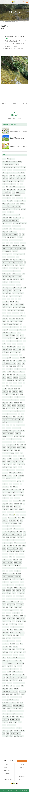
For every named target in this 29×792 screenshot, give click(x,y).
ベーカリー (10, 464)
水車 (3, 422)
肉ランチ (24, 329)
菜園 (10, 178)
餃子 (8, 531)
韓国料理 (22, 694)
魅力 (19, 419)
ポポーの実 (23, 209)
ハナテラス (4, 492)
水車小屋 (14, 467)
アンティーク (18, 380)
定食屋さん (4, 248)
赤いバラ (4, 587)
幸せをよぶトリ (10, 663)
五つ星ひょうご (5, 318)
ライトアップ (12, 268)
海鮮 (11, 562)
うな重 (22, 596)
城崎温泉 (20, 360)
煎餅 (3, 178)
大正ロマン (15, 528)
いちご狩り (4, 262)
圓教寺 (23, 397)
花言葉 (7, 402)
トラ (20, 234)
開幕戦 (19, 711)
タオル (17, 422)
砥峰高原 (12, 453)
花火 (15, 231)
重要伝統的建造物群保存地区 (18, 705)
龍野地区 (4, 321)
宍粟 (15, 248)
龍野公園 (4, 725)
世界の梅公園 (15, 377)
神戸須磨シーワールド (16, 674)
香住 (24, 531)
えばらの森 (12, 301)
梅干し (3, 296)
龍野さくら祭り (15, 391)
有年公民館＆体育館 (21, 405)
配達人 (7, 385)
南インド (21, 582)
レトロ (13, 422)
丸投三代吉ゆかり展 (21, 411)
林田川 (18, 189)
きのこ (23, 192)
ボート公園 (15, 217)
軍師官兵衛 (17, 551)
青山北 (19, 517)
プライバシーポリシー (12, 172)
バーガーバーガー (18, 352)
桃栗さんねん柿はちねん (6, 245)
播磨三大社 (11, 240)
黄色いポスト (20, 671)
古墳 (3, 307)
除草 (18, 287)
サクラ (22, 537)
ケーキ (10, 500)
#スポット (14, 118)
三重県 (10, 556)
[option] (14, 71)
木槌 (23, 234)
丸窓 (8, 697)
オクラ (8, 604)
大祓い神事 (17, 582)
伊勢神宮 (24, 248)
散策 (12, 419)
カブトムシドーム (5, 301)
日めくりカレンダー (16, 495)
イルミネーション (16, 357)
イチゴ (24, 273)
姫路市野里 (14, 273)
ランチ (16, 419)
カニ (3, 363)
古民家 (13, 206)
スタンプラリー (17, 632)
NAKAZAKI (15, 722)
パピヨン (4, 629)
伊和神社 (10, 514)
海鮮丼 (15, 472)
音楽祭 (7, 694)
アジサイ (10, 290)
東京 (20, 598)
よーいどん (17, 492)
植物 (15, 181)
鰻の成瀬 (17, 596)
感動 (11, 685)
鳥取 (8, 562)
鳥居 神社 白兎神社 (18, 240)
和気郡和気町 (4, 349)
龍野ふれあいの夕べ (19, 318)
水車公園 (10, 467)
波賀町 (10, 646)
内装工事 (19, 290)
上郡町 (13, 262)
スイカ (3, 444)
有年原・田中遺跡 (5, 259)
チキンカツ (23, 618)
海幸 (23, 590)
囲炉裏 (11, 366)
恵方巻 (24, 374)
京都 (14, 425)
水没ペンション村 (17, 542)
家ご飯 (17, 531)
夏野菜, (22, 579)
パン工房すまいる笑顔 (16, 427)
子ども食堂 (16, 730)
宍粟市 (7, 178)
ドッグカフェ (4, 736)
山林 (11, 369)
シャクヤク (10, 559)
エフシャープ (4, 287)
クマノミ (7, 677)
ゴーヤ (12, 444)
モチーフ (4, 671)
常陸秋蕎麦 (15, 228)
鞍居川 (7, 688)
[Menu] (26, 1)
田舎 (16, 209)
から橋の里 (23, 245)
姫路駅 (15, 200)
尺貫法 (11, 383)
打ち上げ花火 (22, 593)
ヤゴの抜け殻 (4, 192)
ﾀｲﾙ (23, 489)
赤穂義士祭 (11, 231)
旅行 (14, 556)
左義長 (11, 242)
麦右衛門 (8, 256)
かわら (3, 385)
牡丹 (3, 402)
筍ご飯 (17, 548)
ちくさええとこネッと (20, 556)
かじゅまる (4, 621)
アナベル (14, 290)
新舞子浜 (4, 447)
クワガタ (17, 301)
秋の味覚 (4, 343)
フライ (16, 385)
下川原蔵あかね (5, 520)
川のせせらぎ (10, 388)
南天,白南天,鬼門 (13, 237)
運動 (11, 279)
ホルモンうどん (22, 178)
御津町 (18, 203)
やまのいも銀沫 (5, 217)
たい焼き (22, 551)
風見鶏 (20, 217)
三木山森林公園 (21, 475)
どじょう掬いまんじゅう (6, 649)
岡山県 (7, 231)
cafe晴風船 (4, 475)
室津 (3, 419)
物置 (7, 624)
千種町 (20, 559)
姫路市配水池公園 (8, 251)
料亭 (20, 660)
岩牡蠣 (15, 388)
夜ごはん (11, 607)
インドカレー (4, 584)
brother (3, 383)
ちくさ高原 (4, 559)
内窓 (18, 702)
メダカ (18, 416)
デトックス (4, 562)
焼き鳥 (17, 643)
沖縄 (13, 439)
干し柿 (24, 349)
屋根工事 (22, 430)
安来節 (23, 649)
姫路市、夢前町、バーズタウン (15, 186)
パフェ (14, 621)
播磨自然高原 (22, 357)
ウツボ (3, 677)
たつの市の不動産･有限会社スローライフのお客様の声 (11, 167)
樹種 (8, 397)
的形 (10, 391)
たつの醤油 (21, 554)
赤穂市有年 (14, 405)
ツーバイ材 (4, 397)
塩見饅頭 (4, 212)
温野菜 (20, 680)
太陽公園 (4, 279)
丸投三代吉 (4, 411)
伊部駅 (17, 727)
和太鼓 (3, 596)
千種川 (17, 256)
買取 (18, 172)
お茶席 (8, 666)
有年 (11, 259)
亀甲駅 (3, 439)
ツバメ (15, 296)
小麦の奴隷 (23, 540)
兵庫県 (11, 175)
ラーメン (4, 256)
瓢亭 (9, 660)
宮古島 (21, 652)
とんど (3, 242)
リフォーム (19, 478)
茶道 (11, 666)
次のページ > (25, 103)
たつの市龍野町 (5, 240)
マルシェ (10, 416)
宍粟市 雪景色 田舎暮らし (7, 234)
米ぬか (13, 548)
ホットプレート (5, 646)
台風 (15, 329)
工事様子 (11, 321)
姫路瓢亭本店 (4, 660)
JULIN (12, 450)
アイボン (23, 657)
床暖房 (22, 685)
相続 (22, 495)
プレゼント (15, 475)
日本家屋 (16, 697)
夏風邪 (21, 444)
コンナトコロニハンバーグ (19, 304)
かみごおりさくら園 (19, 262)
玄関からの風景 (17, 195)
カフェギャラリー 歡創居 (12, 411)
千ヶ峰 (21, 520)
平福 (20, 587)
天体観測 (10, 349)
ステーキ (21, 716)
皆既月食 (14, 349)
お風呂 (20, 489)
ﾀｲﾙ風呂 (20, 562)
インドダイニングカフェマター (17, 708)
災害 (23, 371)
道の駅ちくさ (15, 559)
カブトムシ (19, 296)
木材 (11, 397)
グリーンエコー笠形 (5, 523)
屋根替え (13, 408)
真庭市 (19, 214)
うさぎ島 (8, 618)
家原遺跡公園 (24, 223)
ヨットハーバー (5, 391)
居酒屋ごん (14, 671)
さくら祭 (8, 725)
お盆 (8, 321)
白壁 (21, 402)
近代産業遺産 (18, 621)
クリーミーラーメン (17, 270)
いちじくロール (16, 458)
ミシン (23, 380)
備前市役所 (4, 495)
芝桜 (11, 730)
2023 (9, 413)
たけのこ (21, 268)
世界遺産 (10, 472)
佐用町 (17, 178)
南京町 (15, 570)
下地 (18, 430)
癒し (8, 629)
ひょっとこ (18, 649)
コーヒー (20, 722)
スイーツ (22, 228)
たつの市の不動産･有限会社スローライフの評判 (10, 164)
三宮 (20, 697)
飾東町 (24, 175)
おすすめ (23, 545)
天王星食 (19, 349)
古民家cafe (13, 568)
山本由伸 (4, 711)
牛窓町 (13, 534)
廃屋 (19, 657)
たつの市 (4, 158)
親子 (11, 736)
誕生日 (8, 551)
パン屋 (14, 464)
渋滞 (18, 694)
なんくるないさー (19, 439)
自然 (18, 181)
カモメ (3, 366)
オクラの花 (13, 604)
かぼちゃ (14, 343)
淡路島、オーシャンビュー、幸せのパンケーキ (10, 220)
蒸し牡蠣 (4, 708)
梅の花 (13, 716)
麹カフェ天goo (15, 691)
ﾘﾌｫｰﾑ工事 (15, 545)
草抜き (15, 287)
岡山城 (22, 416)
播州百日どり (8, 615)
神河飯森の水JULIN (5, 450)
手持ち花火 (10, 324)
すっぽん (16, 660)
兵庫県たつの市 (23, 242)
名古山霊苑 (14, 725)
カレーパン (7, 542)
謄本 (7, 383)
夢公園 (7, 537)
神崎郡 (21, 615)
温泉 (6, 419)
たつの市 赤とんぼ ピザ (7, 254)
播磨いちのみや (5, 514)
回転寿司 (20, 523)
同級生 (7, 685)
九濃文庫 (8, 461)
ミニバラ (22, 584)
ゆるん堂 (4, 200)
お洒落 (23, 425)
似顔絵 (20, 607)
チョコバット (20, 713)
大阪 (13, 371)
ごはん (3, 369)
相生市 (10, 217)
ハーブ (14, 590)
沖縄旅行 (11, 652)
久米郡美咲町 (22, 436)
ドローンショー (5, 472)
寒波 (8, 237)
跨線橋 (24, 500)
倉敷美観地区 (16, 402)
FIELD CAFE (12, 719)
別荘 (25, 262)
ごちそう (14, 500)
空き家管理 (4, 565)
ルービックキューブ (5, 332)
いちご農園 (12, 733)
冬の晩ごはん (4, 357)
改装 (21, 503)
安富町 (15, 736)
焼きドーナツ (9, 545)
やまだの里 (18, 568)
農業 (7, 366)
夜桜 (3, 268)
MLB (22, 711)
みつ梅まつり (9, 377)
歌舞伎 (23, 408)
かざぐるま (14, 293)
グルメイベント (18, 433)
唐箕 (10, 282)
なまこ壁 (4, 405)
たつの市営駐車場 (12, 520)
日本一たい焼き (5, 554)
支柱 (3, 503)
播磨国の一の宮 (9, 596)
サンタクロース (5, 500)
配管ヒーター (15, 486)
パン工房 (23, 464)
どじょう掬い (15, 646)
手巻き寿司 (18, 425)
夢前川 (15, 397)
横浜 (15, 601)
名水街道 (15, 506)
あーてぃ (9, 517)
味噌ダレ (12, 531)
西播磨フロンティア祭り (18, 629)
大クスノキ (17, 610)
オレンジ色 (11, 329)
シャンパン (19, 363)
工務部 (17, 265)
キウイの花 (10, 287)
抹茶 (15, 666)
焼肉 (7, 607)
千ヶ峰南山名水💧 (16, 615)
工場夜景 (21, 279)
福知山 (24, 587)
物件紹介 (23, 186)
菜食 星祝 (16, 688)
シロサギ (11, 195)
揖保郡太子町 (4, 416)
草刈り (13, 209)
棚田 (23, 346)
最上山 (3, 478)
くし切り (4, 604)
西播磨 (3, 537)
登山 (7, 186)
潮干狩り (21, 422)
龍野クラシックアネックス (7, 223)
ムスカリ (13, 394)
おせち (10, 674)
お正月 (7, 503)
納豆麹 (3, 694)
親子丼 (3, 590)
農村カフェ (16, 587)
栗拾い (17, 338)
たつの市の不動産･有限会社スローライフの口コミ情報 (11, 161)
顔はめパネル (11, 554)
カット (21, 601)
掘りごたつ (14, 478)
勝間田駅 (23, 307)
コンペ (18, 399)
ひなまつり (10, 705)
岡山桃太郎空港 (5, 228)
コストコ (12, 551)
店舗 (3, 467)
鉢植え (8, 587)
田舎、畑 (21, 366)
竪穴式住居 (4, 226)
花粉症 (21, 531)
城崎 (3, 534)
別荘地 (21, 394)
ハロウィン (9, 343)
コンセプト (13, 158)
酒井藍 (13, 492)
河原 (16, 259)
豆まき (11, 694)
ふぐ (12, 660)
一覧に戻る (14, 103)
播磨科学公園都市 (5, 632)
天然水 (15, 450)
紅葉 (3, 231)
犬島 (11, 542)
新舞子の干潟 (11, 699)
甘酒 (21, 677)
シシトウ (19, 467)
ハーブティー (18, 590)
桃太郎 (17, 554)
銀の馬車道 (21, 321)
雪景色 (11, 506)
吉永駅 (16, 489)
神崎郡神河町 (4, 324)
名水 (19, 450)
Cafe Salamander (18, 565)
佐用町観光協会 (13, 537)
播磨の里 (11, 385)
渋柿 (3, 352)
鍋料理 (10, 357)
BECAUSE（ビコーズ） (12, 481)
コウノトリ (4, 663)
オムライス (4, 481)
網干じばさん (4, 593)
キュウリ (7, 444)
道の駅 (22, 293)
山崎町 (10, 293)
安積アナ (17, 677)
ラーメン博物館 (10, 601)
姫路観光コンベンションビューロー (8, 727)
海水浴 (7, 425)
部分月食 (19, 226)
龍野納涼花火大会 (21, 310)
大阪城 (13, 461)
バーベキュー (15, 282)
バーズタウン (4, 528)
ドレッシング (17, 315)
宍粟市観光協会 (10, 576)
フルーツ (9, 621)
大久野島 (13, 618)
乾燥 (18, 444)
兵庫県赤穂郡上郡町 (15, 245)
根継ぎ (23, 517)
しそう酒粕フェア (5, 486)
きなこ (8, 212)
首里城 (10, 439)
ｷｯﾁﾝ (6, 517)
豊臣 (16, 461)
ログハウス (4, 719)
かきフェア (16, 680)
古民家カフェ (4, 273)
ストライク (13, 338)
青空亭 (10, 228)
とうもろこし (4, 315)
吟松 (11, 360)
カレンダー (10, 475)
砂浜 (3, 282)
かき (19, 506)
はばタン (13, 256)
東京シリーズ (4, 713)
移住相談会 (9, 371)
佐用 (11, 587)
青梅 (7, 296)
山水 (25, 615)
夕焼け (8, 200)
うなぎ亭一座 (11, 598)
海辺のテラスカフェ (5, 702)
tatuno (13, 265)
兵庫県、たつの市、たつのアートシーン (9, 214)
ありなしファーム (22, 377)
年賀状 (15, 369)
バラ (22, 461)
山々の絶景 (4, 610)
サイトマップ (22, 779)
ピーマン (7, 582)
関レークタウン (20, 736)
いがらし (11, 304)
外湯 (6, 534)
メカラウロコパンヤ (5, 489)
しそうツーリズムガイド (6, 716)
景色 (9, 209)
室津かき (16, 509)
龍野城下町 (4, 705)
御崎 (14, 685)
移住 (14, 175)
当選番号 (23, 369)
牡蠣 (8, 248)
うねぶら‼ (9, 405)
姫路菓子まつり (9, 346)
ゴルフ (10, 192)
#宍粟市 (9, 118)
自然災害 (19, 329)
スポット (17, 618)
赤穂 (17, 374)
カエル (3, 408)
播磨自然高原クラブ (10, 380)
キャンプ (4, 380)
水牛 (24, 652)
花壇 (9, 394)
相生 (23, 419)
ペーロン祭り (4, 413)
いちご (18, 514)
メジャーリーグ (13, 711)
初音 (3, 652)
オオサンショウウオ (5, 568)
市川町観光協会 (10, 610)
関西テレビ (4, 399)
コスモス (13, 203)
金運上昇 (19, 248)
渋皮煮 (17, 335)
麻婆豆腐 (11, 570)
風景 (19, 413)
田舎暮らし (23, 172)
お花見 (10, 722)
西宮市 (9, 265)
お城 (19, 461)
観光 (24, 360)
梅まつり (18, 685)
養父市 (10, 579)
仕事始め (11, 503)
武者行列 (20, 391)
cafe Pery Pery (13, 447)
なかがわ (18, 464)
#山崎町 (20, 118)
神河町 (7, 175)
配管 (11, 374)
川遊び (13, 413)
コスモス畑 (4, 635)
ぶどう (3, 624)
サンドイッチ (4, 293)
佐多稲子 (4, 461)
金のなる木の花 (14, 657)
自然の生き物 (11, 181)
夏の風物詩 (4, 436)
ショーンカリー (11, 584)
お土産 (13, 649)
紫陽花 (24, 287)
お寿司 (3, 427)
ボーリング (4, 338)
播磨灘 (12, 248)
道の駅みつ (22, 203)
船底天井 (11, 697)
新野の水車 (13, 573)
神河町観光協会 (16, 540)
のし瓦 (3, 506)
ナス (3, 582)
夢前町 (21, 610)
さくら (9, 262)
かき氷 (3, 607)
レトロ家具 (20, 276)
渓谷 (19, 206)
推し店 (23, 632)
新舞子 (3, 425)
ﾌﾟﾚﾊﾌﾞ (11, 624)
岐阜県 (24, 338)
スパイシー (14, 638)
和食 (19, 388)
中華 (7, 570)
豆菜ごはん (15, 517)
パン (3, 542)
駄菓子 (15, 713)
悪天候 (16, 321)
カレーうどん (8, 638)
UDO (21, 727)
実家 (12, 565)
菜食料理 (11, 688)
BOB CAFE (4, 388)
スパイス (19, 638)
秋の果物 (13, 335)
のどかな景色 (24, 568)
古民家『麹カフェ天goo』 (6, 691)
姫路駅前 (4, 666)
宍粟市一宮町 (4, 209)
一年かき (10, 680)
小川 (23, 259)
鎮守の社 (14, 593)
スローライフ (23, 189)
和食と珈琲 (18, 719)
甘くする (4, 551)
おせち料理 (9, 671)
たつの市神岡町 (5, 722)
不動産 (8, 158)
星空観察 (17, 453)
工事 (21, 324)
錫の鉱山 (24, 621)
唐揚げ (7, 652)
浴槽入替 (15, 562)
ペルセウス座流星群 (5, 453)
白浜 (11, 425)
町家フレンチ (8, 363)
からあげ (19, 273)
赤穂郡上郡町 (4, 181)
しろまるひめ (4, 674)
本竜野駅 (19, 500)
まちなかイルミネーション (19, 663)
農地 (13, 178)
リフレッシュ (13, 702)
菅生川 (3, 615)
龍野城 (7, 268)
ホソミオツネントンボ (6, 335)
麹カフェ (20, 691)
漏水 (8, 374)
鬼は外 (15, 694)
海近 (9, 534)
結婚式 (3, 685)
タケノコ (8, 548)
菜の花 (20, 259)
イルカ (23, 674)
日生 (14, 360)
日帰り (10, 593)
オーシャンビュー (19, 534)
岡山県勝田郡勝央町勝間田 (11, 310)
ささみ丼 (11, 352)
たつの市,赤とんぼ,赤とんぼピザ (18, 254)
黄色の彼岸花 (12, 643)
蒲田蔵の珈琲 (16, 503)
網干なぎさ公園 (16, 279)
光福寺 (18, 537)
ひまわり (18, 332)
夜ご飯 (21, 643)
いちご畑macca (23, 514)
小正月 (7, 242)
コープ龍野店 (22, 730)
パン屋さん (10, 430)
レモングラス (8, 590)
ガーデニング (4, 394)
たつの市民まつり (5, 643)
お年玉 (19, 369)
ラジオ (11, 629)
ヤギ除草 (9, 226)
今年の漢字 (10, 495)
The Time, (12, 677)
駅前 (3, 203)
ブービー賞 (22, 399)
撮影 (9, 408)
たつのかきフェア (5, 509)
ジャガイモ (4, 433)
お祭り (14, 416)
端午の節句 (10, 540)
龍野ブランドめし (11, 433)
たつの (8, 447)
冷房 (25, 444)
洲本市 (25, 677)
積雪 (20, 371)
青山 (8, 338)
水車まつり (4, 576)
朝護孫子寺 (16, 234)
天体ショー (14, 226)
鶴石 (14, 596)
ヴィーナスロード (9, 307)
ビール (19, 570)
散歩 (11, 200)
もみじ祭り (8, 478)
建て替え (15, 624)
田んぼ (7, 195)
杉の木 (3, 733)
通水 (14, 374)
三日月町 (21, 635)
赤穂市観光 (17, 699)
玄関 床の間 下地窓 (6, 276)
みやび (10, 273)
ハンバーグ (24, 542)
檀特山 (3, 186)
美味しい (4, 697)
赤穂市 (3, 195)
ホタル (8, 189)
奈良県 (7, 360)
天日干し (7, 352)
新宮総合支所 (4, 540)
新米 (3, 329)
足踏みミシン (14, 276)
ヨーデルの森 (18, 573)
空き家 (9, 565)
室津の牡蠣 (10, 635)
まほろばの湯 (8, 427)
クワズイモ (4, 464)
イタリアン (17, 579)
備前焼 (22, 492)
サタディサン (21, 528)
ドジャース (10, 713)
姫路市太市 (4, 270)
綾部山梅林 (21, 509)
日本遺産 (8, 657)
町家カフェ (18, 192)
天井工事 (17, 268)
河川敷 (9, 203)
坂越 (9, 422)
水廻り (19, 545)
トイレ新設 (4, 531)
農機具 (7, 282)
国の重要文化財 (17, 576)
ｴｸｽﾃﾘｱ (21, 702)
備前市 (12, 332)
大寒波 (17, 371)
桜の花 (17, 716)
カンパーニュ (4, 730)
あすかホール (4, 290)
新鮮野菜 (4, 618)
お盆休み (23, 447)
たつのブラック (5, 556)
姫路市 (20, 175)
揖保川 (22, 181)
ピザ (13, 579)
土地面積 (14, 383)
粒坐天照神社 (20, 237)
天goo (25, 691)
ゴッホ (3, 598)
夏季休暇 (18, 447)
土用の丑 (16, 598)
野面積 (3, 570)
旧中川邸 (10, 528)
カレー (24, 534)
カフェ (20, 385)
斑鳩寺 (22, 413)
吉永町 (12, 489)
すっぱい (21, 548)
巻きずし (4, 377)
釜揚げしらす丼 (5, 680)
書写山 (19, 397)
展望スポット (15, 251)
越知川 (7, 506)
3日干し (11, 296)
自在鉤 (14, 366)
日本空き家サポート (5, 573)
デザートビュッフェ (16, 223)
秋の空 (7, 329)
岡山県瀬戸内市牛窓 (16, 307)
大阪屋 (8, 711)
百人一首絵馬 (4, 579)
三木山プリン (16, 324)
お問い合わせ (4, 172)
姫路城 (19, 200)
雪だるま (4, 374)
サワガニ (4, 189)
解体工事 (4, 346)
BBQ (5, 206)
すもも (9, 436)
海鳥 (23, 363)
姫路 (11, 486)
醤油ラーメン (16, 242)
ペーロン (4, 545)
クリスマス (14, 363)
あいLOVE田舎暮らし (11, 399)
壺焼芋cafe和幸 (22, 458)
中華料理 (4, 548)
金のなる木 (19, 481)
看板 (6, 467)
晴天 (15, 346)
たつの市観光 (4, 699)
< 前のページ (4, 103)
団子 (5, 265)
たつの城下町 (9, 458)
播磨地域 (4, 371)
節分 (20, 374)
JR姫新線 (4, 310)
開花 (18, 520)
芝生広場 (11, 632)
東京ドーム (4, 601)
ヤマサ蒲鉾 (16, 436)
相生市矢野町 (4, 430)
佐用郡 (17, 635)
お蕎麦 (3, 360)
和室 (3, 688)
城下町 (14, 192)
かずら (3, 638)
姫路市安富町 (13, 189)
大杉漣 (7, 733)
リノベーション (22, 265)
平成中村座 (18, 408)
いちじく (4, 458)
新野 (6, 422)
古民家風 (7, 369)
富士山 (12, 212)
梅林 (14, 635)
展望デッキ (24, 200)
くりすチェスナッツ (19, 604)
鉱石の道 (4, 657)
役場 (18, 293)
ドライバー (19, 346)
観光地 (17, 394)
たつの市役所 (20, 624)
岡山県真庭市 (10, 270)
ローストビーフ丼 (5, 304)
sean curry (17, 584)
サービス (24, 167)
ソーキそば (16, 652)
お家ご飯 (15, 607)
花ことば (11, 402)
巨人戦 (24, 598)
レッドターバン (19, 343)
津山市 (21, 453)
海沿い (9, 492)
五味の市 (8, 708)
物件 (3, 175)
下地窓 (9, 206)
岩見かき (11, 509)
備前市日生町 (20, 472)
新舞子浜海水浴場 (14, 523)
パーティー (19, 666)
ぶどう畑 (21, 335)
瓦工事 (15, 430)
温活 (9, 419)
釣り (16, 206)
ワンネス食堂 (18, 733)
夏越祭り (11, 582)
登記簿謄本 (20, 383)
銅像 (8, 279)
